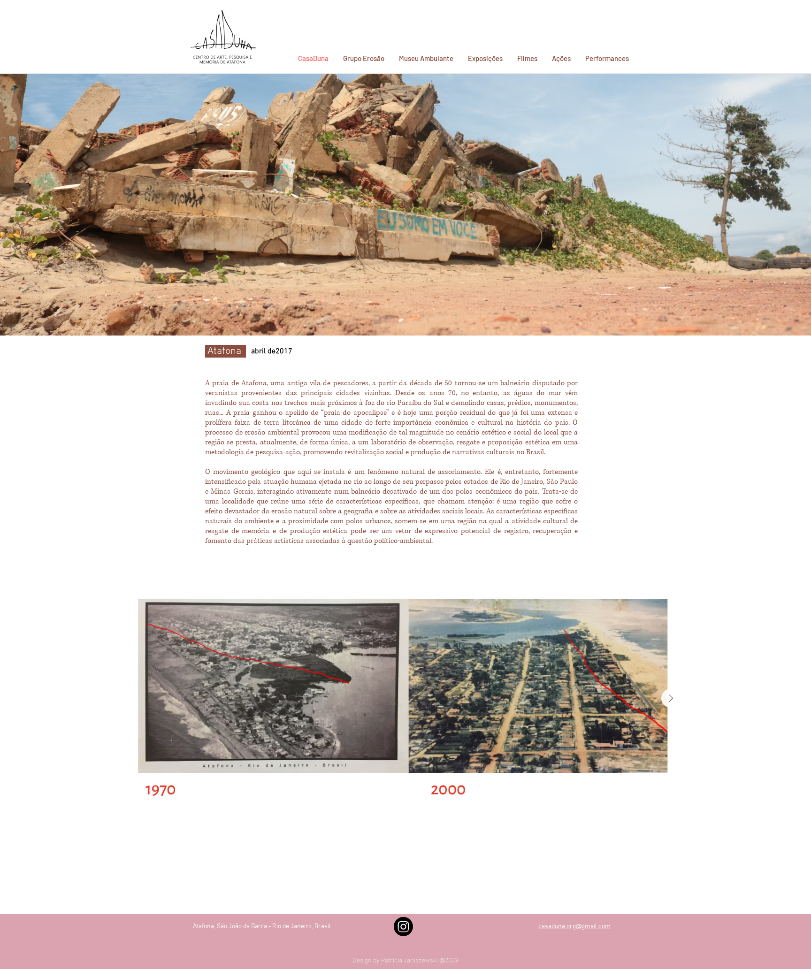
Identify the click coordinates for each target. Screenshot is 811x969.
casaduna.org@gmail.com (574, 927)
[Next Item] (670, 698)
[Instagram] (403, 926)
